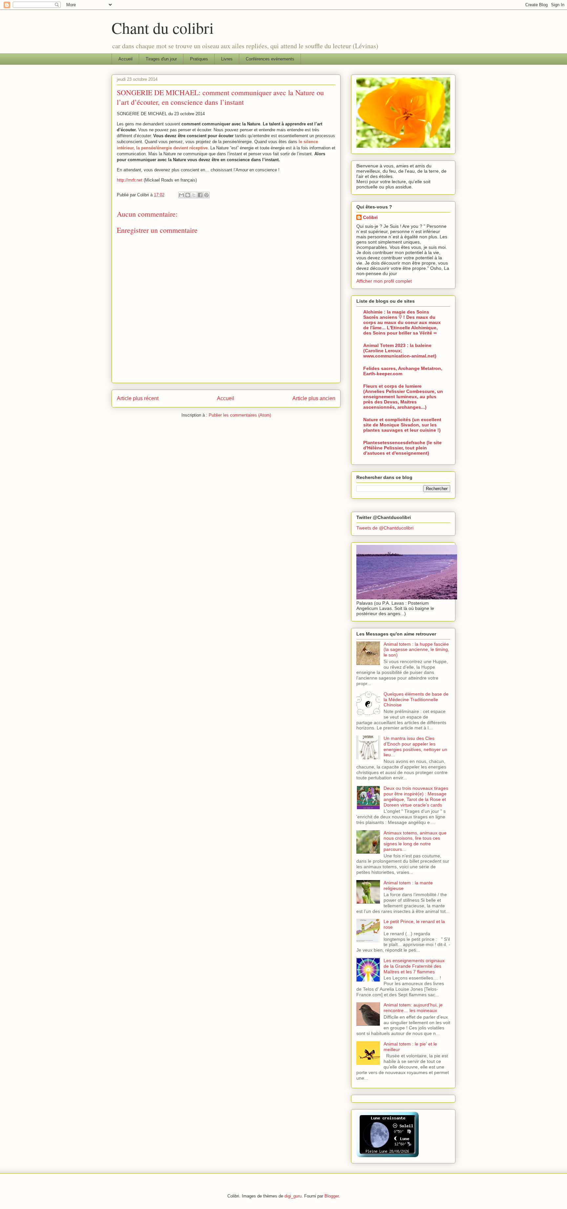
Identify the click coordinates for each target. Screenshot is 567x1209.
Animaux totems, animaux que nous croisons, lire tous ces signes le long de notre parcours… (415, 841)
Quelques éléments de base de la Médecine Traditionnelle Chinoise (416, 699)
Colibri (370, 217)
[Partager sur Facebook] (200, 195)
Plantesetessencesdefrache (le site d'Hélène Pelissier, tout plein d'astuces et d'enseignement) (402, 448)
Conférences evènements (270, 58)
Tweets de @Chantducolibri (384, 527)
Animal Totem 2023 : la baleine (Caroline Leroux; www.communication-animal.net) (399, 350)
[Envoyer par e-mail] (181, 195)
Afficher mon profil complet (384, 281)
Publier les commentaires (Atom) (240, 415)
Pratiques (199, 58)
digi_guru (293, 1196)
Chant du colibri (163, 27)
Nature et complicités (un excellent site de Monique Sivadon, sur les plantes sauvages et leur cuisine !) (402, 425)
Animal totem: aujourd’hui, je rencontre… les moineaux (413, 1007)
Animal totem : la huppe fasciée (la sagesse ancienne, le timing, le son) (416, 649)
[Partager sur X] (194, 195)
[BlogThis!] (187, 195)
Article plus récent (137, 398)
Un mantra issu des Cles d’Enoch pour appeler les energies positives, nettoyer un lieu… (415, 746)
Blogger (332, 1196)
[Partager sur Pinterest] (206, 195)
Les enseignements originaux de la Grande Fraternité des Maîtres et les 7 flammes (414, 966)
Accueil (125, 58)
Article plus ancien (313, 398)
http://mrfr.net (129, 180)
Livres (227, 58)
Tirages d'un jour (161, 58)
